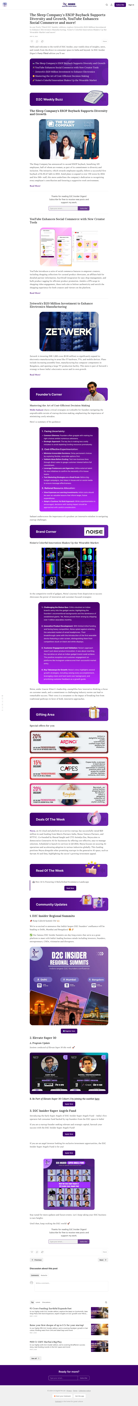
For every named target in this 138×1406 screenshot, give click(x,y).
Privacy (69, 1391)
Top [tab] (32, 1302)
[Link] (26, 112)
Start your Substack (63, 1396)
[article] (69, 1313)
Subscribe (120, 5)
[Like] (32, 41)
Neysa (32, 830)
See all (34, 1358)
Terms (75, 1391)
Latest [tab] (38, 1302)
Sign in (131, 5)
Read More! (35, 186)
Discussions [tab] (46, 1302)
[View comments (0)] (37, 41)
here (97, 1098)
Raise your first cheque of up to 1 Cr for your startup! (57, 1325)
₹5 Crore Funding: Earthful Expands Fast (50, 1308)
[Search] (107, 5)
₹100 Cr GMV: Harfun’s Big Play (46, 1342)
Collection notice (85, 1391)
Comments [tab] (35, 1275)
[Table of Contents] (2, 703)
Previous (38, 1260)
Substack (58, 1401)
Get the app (79, 1396)
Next (102, 1260)
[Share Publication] (111, 5)
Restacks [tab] (44, 1275)
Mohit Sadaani (36, 409)
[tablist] (39, 1275)
